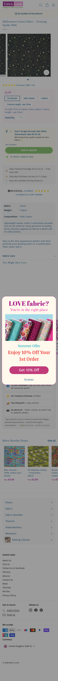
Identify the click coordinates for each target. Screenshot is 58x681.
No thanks (29, 379)
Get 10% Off (29, 370)
